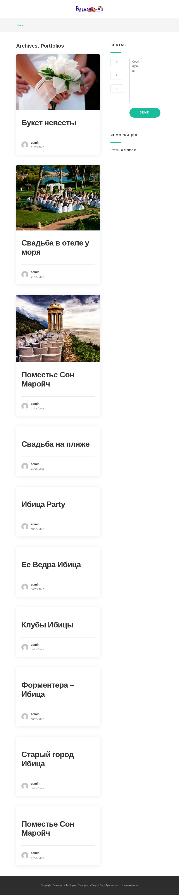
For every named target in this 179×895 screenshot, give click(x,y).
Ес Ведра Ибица (51, 564)
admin (35, 142)
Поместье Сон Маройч (47, 379)
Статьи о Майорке (123, 150)
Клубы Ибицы (47, 624)
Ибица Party (43, 504)
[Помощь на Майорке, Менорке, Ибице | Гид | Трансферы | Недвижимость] (89, 9)
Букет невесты (48, 122)
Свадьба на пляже (55, 444)
